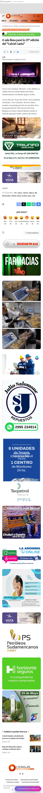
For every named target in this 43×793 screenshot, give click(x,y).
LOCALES (25, 29)
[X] (22, 773)
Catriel (25, 193)
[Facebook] (20, 773)
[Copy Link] (14, 52)
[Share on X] (10, 52)
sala (33, 196)
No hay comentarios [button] (33, 233)
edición (14, 196)
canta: (19, 193)
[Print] (17, 52)
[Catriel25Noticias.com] (14, 16)
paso (29, 196)
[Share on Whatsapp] (28, 204)
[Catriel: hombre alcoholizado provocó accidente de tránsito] (35, 738)
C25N (3, 57)
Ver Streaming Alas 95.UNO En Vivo (28, 788)
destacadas (6, 196)
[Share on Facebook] (7, 52)
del (36, 193)
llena (19, 196)
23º (15, 193)
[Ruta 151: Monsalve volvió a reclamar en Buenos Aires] (35, 749)
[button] (4, 16)
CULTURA (6, 29)
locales (24, 196)
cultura (31, 193)
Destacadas (16, 29)
